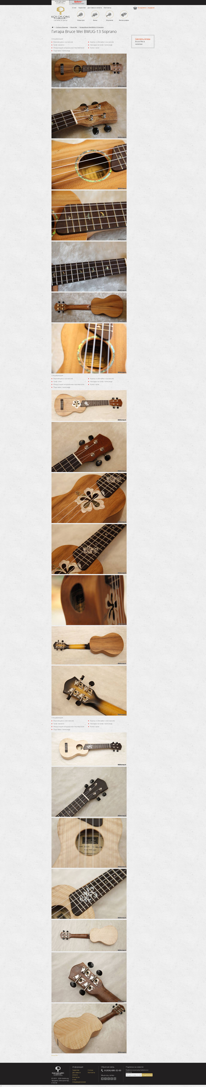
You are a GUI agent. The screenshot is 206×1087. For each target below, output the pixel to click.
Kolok (61, 13)
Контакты (107, 8)
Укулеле (109, 20)
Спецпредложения (79, 1082)
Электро (81, 20)
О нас (74, 8)
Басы (95, 20)
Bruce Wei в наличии (142, 41)
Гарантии (82, 8)
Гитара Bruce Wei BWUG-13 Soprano (92, 27)
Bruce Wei (73, 27)
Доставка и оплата (95, 8)
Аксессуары (124, 20)
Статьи (90, 1070)
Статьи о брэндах (62, 27)
